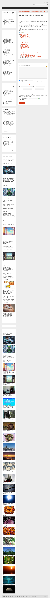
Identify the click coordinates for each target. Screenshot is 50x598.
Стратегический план (8, 72)
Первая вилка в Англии (25, 36)
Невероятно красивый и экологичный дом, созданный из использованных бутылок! (9, 127)
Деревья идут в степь (8, 39)
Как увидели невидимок (8, 91)
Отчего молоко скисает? (25, 43)
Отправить (22, 102)
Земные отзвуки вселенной (8, 545)
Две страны (6, 38)
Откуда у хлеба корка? (25, 54)
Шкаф (5, 77)
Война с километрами (8, 37)
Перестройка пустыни (8, 54)
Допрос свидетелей (7, 145)
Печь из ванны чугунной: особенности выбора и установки (8, 407)
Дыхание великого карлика (8, 565)
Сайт (33, 88)
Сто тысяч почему (7, 70)
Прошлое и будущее (8, 15)
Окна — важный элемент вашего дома (8, 361)
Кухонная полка (7, 48)
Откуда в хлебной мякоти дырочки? (27, 50)
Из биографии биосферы (8, 555)
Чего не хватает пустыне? (8, 141)
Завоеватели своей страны (9, 42)
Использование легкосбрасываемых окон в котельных (8, 248)
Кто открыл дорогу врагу (8, 45)
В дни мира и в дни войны (9, 89)
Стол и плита (22, 18)
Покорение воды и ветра (8, 56)
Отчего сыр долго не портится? (26, 40)
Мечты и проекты (7, 143)
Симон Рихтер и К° (7, 441)
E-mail (20, 86)
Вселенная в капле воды (8, 482)
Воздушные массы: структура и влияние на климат (8, 395)
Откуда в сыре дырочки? (25, 42)
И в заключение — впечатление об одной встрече (8, 472)
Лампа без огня (7, 49)
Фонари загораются (7, 74)
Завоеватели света (7, 41)
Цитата (26, 65)
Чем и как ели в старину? (25, 37)
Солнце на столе (7, 67)
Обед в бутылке (24, 44)
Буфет (5, 33)
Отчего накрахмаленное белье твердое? (28, 55)
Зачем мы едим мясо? (25, 46)
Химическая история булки (26, 49)
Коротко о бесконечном (8, 574)
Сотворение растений (8, 69)
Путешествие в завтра (8, 101)
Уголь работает (7, 73)
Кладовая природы (7, 120)
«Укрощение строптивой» (9, 86)
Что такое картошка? (43, 11)
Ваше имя (21, 80)
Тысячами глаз (7, 103)
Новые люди (6, 52)
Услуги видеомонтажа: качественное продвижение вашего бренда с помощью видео (8, 207)
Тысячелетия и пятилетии (8, 142)
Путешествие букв (7, 122)
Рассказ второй (7, 64)
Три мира (6, 102)
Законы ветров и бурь (8, 90)
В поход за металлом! (8, 34)
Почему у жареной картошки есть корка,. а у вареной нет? (29, 11)
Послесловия (6, 59)
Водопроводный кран (8, 35)
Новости (6, 51)
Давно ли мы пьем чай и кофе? (26, 38)
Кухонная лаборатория (24, 34)
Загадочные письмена (8, 146)
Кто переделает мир (8, 46)
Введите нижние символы (23, 98)
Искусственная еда (24, 45)
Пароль (34, 86)
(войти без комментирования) (32, 84)
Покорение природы (8, 58)
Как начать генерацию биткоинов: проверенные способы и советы (8, 24)
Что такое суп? (23, 35)
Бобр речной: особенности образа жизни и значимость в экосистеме (9, 419)
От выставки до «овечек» (8, 451)
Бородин (6, 87)
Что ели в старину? (24, 39)
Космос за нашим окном (8, 584)
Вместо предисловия (7, 460)
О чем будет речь (7, 53)
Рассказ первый (7, 65)
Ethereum (5, 185)
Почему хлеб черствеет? (25, 53)
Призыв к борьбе (7, 61)
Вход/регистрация (28, 84)
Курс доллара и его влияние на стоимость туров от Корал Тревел (9, 13)
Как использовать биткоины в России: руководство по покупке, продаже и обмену (9, 112)
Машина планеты (7, 93)
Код (29, 65)
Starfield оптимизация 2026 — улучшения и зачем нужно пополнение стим (9, 124)
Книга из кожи (6, 131)
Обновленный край (7, 140)
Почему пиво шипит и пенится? (26, 48)
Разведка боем (7, 62)
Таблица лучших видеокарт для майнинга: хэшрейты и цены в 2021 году (9, 115)
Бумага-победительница (8, 121)
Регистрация (46, 2)
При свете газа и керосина (9, 60)
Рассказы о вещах (8, 4)
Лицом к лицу (6, 92)
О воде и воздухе (7, 94)
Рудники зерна (7, 66)
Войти (42, 2)
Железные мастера (7, 40)
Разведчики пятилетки (8, 63)
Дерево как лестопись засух (9, 535)
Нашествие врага (7, 50)
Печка (5, 55)
